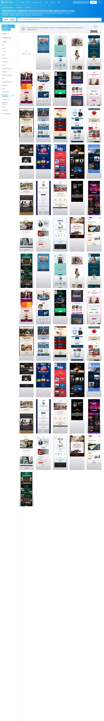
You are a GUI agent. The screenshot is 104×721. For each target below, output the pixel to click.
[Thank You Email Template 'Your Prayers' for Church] (77, 234)
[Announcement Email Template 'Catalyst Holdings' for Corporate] (94, 52)
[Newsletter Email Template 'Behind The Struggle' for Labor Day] (43, 125)
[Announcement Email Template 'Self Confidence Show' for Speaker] (77, 198)
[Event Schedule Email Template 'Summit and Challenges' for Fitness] (26, 88)
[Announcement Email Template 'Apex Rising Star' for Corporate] (43, 198)
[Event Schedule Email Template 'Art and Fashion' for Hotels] (26, 270)
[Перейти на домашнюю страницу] (6, 2)
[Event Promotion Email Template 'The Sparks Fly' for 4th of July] (43, 161)
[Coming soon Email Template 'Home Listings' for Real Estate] (94, 234)
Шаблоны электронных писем (8, 7)
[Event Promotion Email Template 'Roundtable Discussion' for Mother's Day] (94, 88)
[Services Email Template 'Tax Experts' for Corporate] (43, 234)
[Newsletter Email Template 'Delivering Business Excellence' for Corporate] (77, 125)
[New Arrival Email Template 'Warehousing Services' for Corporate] (77, 88)
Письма (12, 19)
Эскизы (6, 19)
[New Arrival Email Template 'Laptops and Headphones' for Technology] (77, 161)
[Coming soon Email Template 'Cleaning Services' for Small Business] (60, 234)
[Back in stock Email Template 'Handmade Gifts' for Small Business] (26, 125)
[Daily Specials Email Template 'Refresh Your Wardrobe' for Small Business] (77, 52)
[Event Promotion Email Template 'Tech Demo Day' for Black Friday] (60, 88)
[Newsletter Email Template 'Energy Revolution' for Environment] (94, 161)
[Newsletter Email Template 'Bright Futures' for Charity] (43, 88)
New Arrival (19, 7)
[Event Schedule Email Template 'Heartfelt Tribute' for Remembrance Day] (94, 125)
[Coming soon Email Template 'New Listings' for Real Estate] (26, 198)
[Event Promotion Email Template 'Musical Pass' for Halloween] (94, 198)
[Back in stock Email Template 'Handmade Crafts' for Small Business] (26, 161)
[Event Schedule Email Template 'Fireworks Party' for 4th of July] (60, 161)
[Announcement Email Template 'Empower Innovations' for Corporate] (60, 52)
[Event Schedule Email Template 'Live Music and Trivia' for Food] (60, 125)
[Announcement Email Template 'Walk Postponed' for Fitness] (43, 52)
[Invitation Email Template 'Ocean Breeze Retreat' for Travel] (26, 234)
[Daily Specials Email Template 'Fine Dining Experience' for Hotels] (60, 198)
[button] (14, 33)
